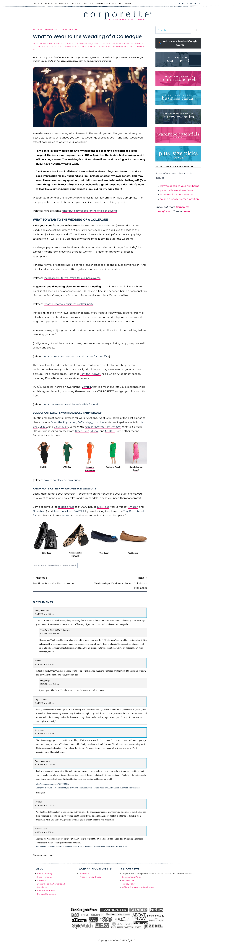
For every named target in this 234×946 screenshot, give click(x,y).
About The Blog (44, 873)
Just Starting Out (51, 47)
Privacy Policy (128, 884)
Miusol (94, 431)
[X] (199, 3)
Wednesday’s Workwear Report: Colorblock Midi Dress (120, 583)
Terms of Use (128, 880)
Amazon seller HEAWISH (69, 511)
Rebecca (38, 828)
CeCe (81, 422)
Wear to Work (120, 47)
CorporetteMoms (121, 3)
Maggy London (94, 422)
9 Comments (71, 29)
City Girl (38, 699)
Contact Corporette (46, 894)
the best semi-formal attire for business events (72, 277)
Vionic (66, 515)
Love (83, 47)
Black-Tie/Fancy (67, 44)
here (187, 211)
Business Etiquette (87, 44)
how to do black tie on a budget (63, 480)
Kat (37, 29)
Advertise (84, 873)
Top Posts (41, 880)
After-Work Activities (45, 44)
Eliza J (43, 426)
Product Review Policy (90, 877)
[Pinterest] (195, 3)
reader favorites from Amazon (103, 426)
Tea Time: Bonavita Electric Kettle (53, 581)
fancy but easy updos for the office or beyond (89, 210)
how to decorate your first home (179, 185)
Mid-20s (92, 47)
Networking (104, 47)
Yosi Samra (133, 553)
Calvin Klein (61, 426)
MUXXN (110, 431)
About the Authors (46, 890)
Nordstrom (39, 511)
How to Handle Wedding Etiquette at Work (55, 565)
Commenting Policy (131, 877)
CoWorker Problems (111, 44)
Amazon (133, 506)
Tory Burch (104, 553)
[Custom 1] (179, 3)
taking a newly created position (179, 199)
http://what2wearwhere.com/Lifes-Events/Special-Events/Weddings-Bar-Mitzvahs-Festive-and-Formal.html (81, 846)
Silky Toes (103, 506)
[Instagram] (191, 3)
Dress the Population (63, 422)
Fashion (128, 44)
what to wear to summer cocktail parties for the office (76, 356)
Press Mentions (44, 877)
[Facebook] (187, 3)
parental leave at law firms (176, 190)
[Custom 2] (183, 3)
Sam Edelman (136, 467)
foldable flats (66, 506)
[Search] (196, 30)
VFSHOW (67, 467)
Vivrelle (86, 386)
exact (136, 470)
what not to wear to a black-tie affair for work (71, 404)
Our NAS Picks (103, 3)
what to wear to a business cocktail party (68, 304)
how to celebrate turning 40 (177, 194)
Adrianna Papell (113, 467)
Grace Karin (82, 431)
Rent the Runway (90, 373)
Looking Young (71, 47)
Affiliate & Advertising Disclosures (138, 887)
